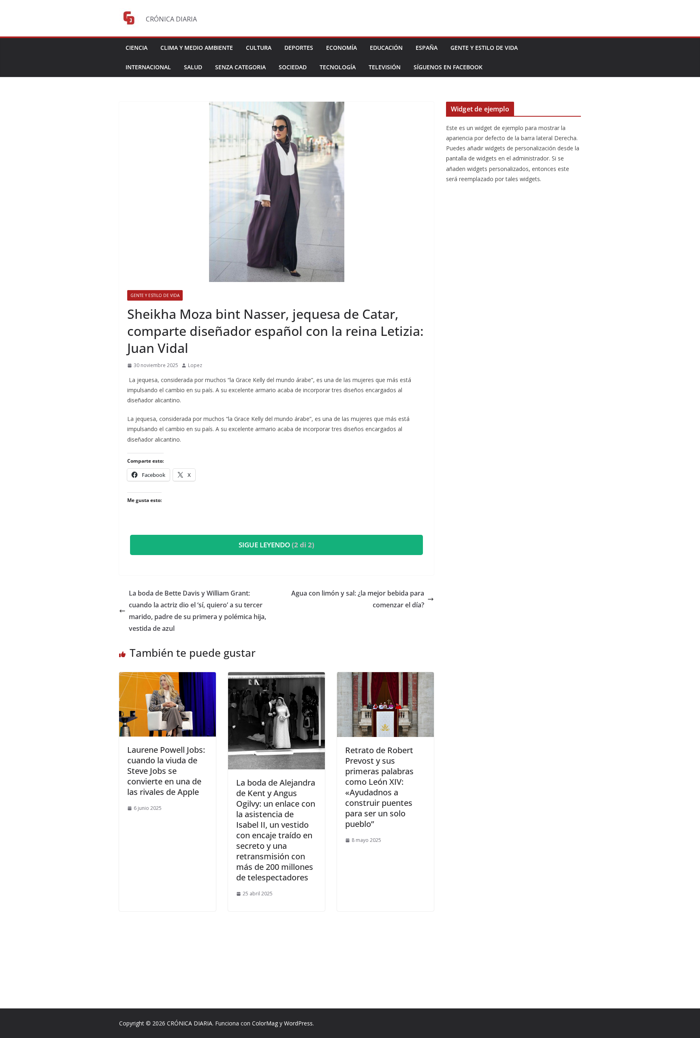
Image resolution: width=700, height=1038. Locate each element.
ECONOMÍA (341, 47)
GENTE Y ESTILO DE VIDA (484, 47)
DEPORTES (298, 47)
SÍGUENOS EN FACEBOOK (448, 67)
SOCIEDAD (293, 67)
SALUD (193, 67)
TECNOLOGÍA (338, 67)
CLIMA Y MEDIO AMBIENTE (196, 47)
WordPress (298, 1023)
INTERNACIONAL (148, 67)
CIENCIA (136, 47)
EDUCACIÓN (386, 47)
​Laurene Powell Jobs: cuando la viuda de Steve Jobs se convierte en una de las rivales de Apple (166, 770)
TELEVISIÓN (385, 67)
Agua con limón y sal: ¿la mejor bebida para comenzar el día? (357, 599)
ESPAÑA (427, 47)
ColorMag (265, 1023)
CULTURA (258, 47)
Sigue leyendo (276, 544)
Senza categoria (240, 67)
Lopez (195, 365)
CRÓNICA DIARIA (189, 1023)
